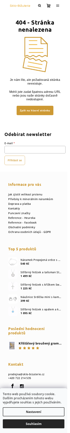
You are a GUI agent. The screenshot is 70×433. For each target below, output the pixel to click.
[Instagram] (22, 386)
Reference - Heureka (21, 218)
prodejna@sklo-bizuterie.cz (26, 374)
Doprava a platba (19, 204)
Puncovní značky (19, 213)
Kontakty (14, 208)
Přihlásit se (15, 160)
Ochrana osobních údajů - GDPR (29, 232)
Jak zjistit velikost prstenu (25, 194)
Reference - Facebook (22, 222)
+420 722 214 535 (19, 378)
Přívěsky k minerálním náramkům (30, 199)
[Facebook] (12, 386)
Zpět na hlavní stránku (35, 110)
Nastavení (33, 412)
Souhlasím (34, 424)
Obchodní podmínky (21, 227)
